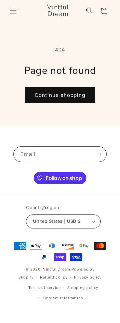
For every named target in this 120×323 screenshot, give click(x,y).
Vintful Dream (57, 269)
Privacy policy (88, 277)
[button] (13, 10)
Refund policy (53, 277)
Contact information (63, 298)
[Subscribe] (99, 154)
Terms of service (44, 287)
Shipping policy (83, 287)
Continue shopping (60, 95)
